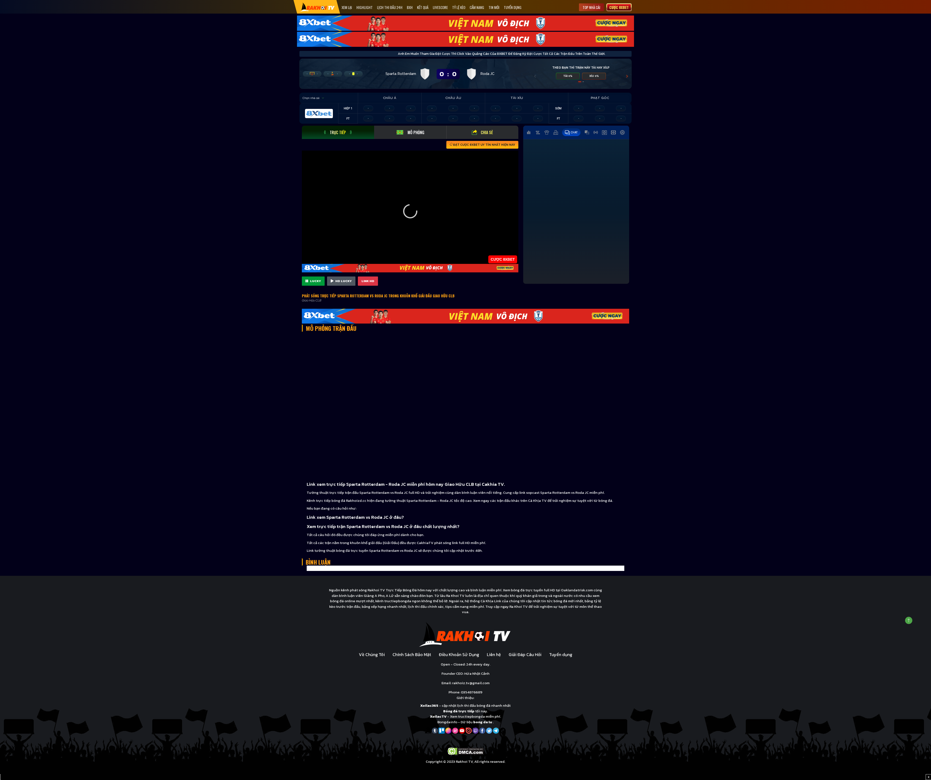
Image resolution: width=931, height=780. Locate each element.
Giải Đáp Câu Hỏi (525, 654)
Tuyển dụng (513, 7)
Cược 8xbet (619, 7)
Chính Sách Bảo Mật (412, 654)
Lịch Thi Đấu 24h (389, 7)
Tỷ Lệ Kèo (458, 7)
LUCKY (315, 281)
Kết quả (422, 7)
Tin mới (494, 7)
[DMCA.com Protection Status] (466, 751)
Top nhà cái (591, 7)
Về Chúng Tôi (372, 654)
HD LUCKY (343, 281)
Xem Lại (347, 7)
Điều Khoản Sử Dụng (459, 654)
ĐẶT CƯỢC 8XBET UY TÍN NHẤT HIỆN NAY (483, 144)
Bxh (410, 7)
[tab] (338, 132)
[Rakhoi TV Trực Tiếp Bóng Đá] (317, 7)
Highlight (364, 7)
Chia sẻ (487, 132)
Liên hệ (494, 654)
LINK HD (367, 281)
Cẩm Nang (477, 7)
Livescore (440, 7)
